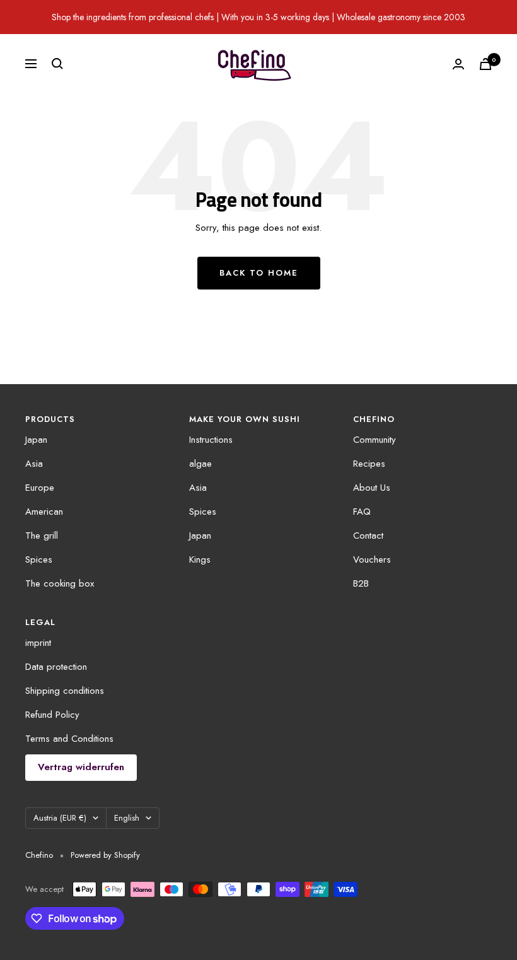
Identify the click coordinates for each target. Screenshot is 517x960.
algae (200, 464)
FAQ (362, 511)
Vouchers (372, 559)
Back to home (258, 273)
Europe (39, 488)
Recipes (369, 464)
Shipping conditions (64, 691)
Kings (200, 559)
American (44, 511)
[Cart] (485, 64)
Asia (34, 464)
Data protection (56, 667)
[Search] (57, 63)
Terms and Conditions (69, 739)
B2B (361, 583)
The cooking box (59, 583)
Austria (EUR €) (59, 818)
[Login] (458, 64)
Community (374, 440)
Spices (38, 559)
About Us (371, 488)
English (126, 818)
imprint (38, 643)
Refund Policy (52, 715)
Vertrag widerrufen (81, 767)
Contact (368, 535)
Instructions (211, 440)
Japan (36, 440)
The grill (41, 535)
